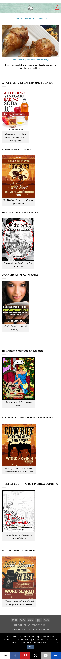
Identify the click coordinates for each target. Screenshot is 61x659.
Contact (18, 625)
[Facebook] (15, 655)
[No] (57, 643)
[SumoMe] (56, 655)
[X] (35, 655)
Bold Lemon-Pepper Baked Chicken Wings (30, 60)
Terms (44, 625)
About (27, 625)
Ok (30, 647)
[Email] (46, 655)
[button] (4, 7)
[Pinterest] (25, 655)
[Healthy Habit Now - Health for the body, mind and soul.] (30, 8)
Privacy (36, 625)
